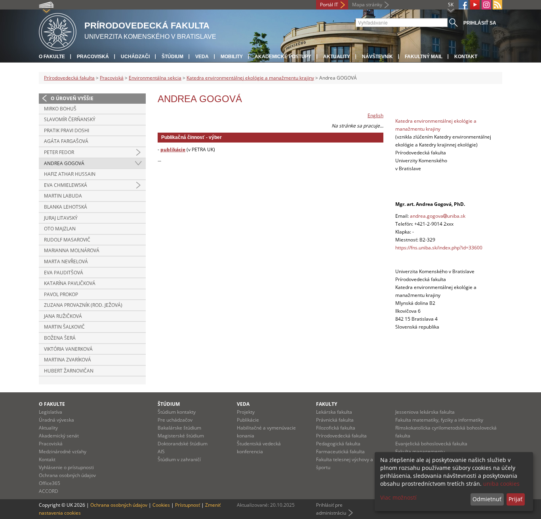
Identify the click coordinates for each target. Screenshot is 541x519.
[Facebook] (463, 5)
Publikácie (248, 419)
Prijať (515, 499)
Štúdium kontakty (177, 412)
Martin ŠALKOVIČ (64, 326)
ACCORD (48, 491)
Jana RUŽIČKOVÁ (63, 316)
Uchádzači (135, 56)
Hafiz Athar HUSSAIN (69, 174)
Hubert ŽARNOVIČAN (68, 370)
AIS (161, 451)
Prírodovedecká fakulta (69, 77)
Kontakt (465, 56)
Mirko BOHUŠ (60, 108)
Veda (202, 56)
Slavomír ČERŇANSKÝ (69, 119)
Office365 (49, 483)
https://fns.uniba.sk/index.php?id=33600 (438, 247)
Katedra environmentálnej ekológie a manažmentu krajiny (250, 77)
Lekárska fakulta (334, 412)
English (375, 115)
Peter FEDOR (59, 152)
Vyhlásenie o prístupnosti (66, 467)
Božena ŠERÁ (60, 338)
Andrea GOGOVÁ (64, 163)
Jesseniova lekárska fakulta (425, 412)
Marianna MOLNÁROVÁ (71, 250)
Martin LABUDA (63, 195)
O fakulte (52, 56)
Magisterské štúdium (181, 435)
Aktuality (336, 56)
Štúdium (172, 56)
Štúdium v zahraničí (179, 459)
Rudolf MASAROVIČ (67, 239)
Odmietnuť (486, 499)
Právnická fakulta (335, 419)
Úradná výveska (56, 419)
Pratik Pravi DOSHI (66, 130)
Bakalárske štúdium (179, 427)
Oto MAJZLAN (60, 228)
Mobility (232, 56)
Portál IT (329, 4)
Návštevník (377, 56)
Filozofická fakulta (335, 427)
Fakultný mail (423, 56)
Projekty (246, 412)
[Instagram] (486, 5)
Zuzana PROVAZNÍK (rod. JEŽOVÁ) (83, 305)
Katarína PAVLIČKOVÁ (69, 283)
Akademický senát (59, 435)
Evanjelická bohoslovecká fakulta (431, 443)
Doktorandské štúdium (183, 443)
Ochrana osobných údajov (67, 475)
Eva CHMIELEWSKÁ (65, 185)
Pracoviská (93, 56)
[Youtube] (475, 5)
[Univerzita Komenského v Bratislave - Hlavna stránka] (57, 30)
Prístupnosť (187, 505)
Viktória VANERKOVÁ (68, 349)
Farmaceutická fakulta (340, 451)
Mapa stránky (367, 4)
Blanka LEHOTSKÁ (65, 206)
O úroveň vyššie (72, 98)
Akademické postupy (283, 56)
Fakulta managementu (420, 451)
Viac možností (398, 497)
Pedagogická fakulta (338, 443)
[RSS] (497, 5)
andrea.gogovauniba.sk (437, 216)
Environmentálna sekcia (155, 77)
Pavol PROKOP (61, 294)
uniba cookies (501, 483)
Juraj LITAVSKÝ (61, 218)
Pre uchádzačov (175, 419)
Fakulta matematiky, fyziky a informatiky (439, 419)
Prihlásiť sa (479, 23)
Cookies (161, 505)
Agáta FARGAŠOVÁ (66, 141)
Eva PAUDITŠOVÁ (63, 272)
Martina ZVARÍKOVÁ (67, 359)
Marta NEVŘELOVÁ (66, 261)
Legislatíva (50, 412)
